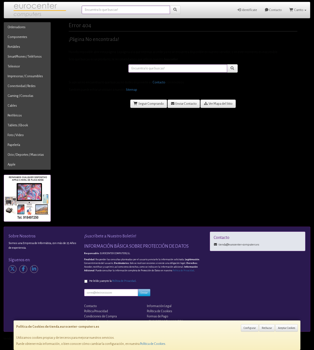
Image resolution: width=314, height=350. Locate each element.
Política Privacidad (96, 311)
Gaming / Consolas (20, 96)
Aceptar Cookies (286, 327)
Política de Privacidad (183, 270)
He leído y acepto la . (112, 281)
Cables (12, 105)
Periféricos (15, 115)
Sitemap (131, 89)
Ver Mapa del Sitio (220, 103)
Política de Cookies (152, 344)
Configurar (250, 327)
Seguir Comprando (151, 103)
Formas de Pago (157, 316)
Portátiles (14, 47)
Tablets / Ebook (18, 125)
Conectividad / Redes (22, 86)
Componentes (17, 37)
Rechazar (267, 327)
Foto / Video (16, 135)
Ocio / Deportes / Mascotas (26, 154)
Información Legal (159, 306)
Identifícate (249, 10)
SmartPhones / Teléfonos (25, 56)
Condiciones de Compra (100, 316)
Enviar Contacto (186, 103)
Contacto (275, 10)
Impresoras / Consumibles (25, 76)
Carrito (299, 10)
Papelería (14, 145)
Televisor (14, 66)
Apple (11, 164)
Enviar (144, 292)
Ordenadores (17, 27)
